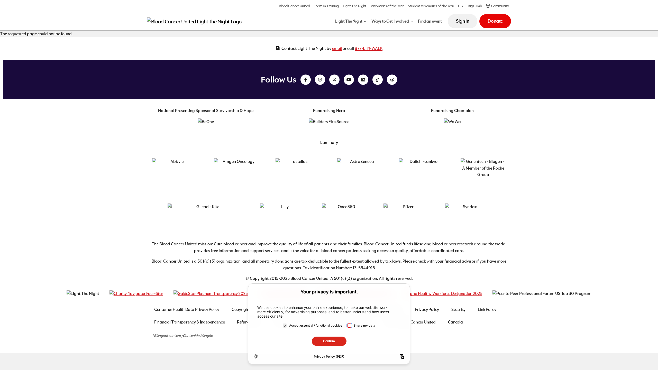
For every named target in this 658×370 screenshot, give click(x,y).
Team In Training (326, 6)
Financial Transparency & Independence (189, 322)
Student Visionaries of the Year (431, 6)
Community (499, 6)
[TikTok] (377, 80)
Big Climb (475, 6)
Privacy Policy (427, 309)
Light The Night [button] (348, 21)
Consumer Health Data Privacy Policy (186, 309)
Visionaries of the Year (387, 6)
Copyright (240, 309)
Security (458, 309)
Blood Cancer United (294, 6)
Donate (495, 21)
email (337, 48)
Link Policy (487, 309)
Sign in (462, 21)
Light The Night (355, 6)
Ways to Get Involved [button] (390, 21)
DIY (461, 6)
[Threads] (392, 80)
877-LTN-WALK (368, 48)
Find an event (430, 21)
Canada (455, 322)
